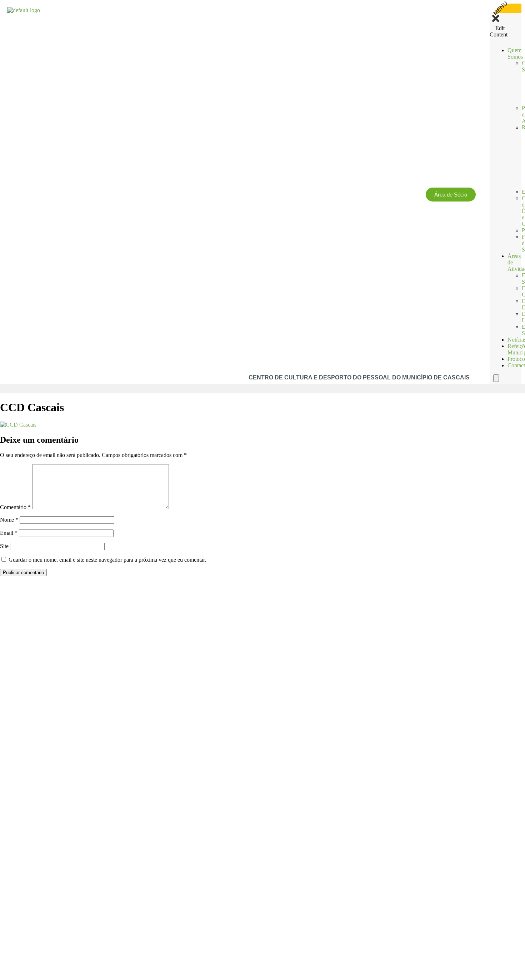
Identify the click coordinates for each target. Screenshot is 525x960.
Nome (9, 520)
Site (4, 546)
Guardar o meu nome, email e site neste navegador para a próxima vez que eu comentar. (107, 560)
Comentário (15, 507)
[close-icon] (496, 21)
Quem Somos (515, 53)
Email (9, 533)
